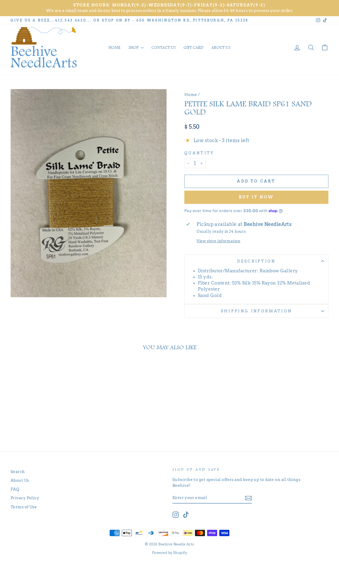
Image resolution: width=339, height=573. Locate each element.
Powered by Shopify (169, 553)
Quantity (199, 153)
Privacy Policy (25, 497)
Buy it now (256, 197)
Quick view (48, 414)
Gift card (193, 47)
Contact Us (163, 47)
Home (115, 47)
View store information (218, 241)
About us (220, 47)
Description (256, 261)
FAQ (15, 489)
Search (18, 471)
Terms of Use (24, 506)
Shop (134, 47)
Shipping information (256, 311)
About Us (20, 480)
